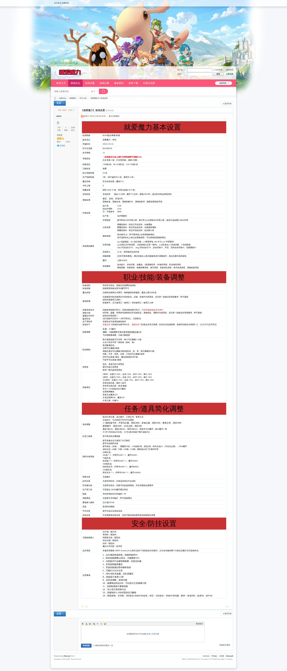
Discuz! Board (55, 98)
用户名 (180, 70)
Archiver (206, 656)
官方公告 (83, 98)
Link (93, 623)
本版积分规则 (224, 645)
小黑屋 (221, 656)
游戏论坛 (75, 83)
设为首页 (57, 3)
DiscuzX (229, 656)
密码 (179, 74)
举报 (227, 607)
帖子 (93, 91)
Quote (97, 623)
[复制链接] (110, 110)
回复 (86, 607)
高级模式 (199, 624)
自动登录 (218, 70)
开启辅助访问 (232, 2)
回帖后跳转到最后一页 (104, 645)
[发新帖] (60, 103)
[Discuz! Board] (73, 78)
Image (90, 623)
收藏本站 (65, 3)
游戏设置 (90, 83)
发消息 (62, 146)
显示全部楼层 (114, 116)
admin (58, 116)
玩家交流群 (149, 83)
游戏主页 (61, 83)
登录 (149, 634)
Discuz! (67, 656)
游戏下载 (133, 83)
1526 (73, 127)
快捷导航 (222, 83)
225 (59, 127)
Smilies (105, 623)
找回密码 (229, 70)
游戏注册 (104, 83)
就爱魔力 (73, 98)
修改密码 (119, 83)
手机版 (214, 656)
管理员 (59, 135)
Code (101, 623)
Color (86, 623)
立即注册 (229, 74)
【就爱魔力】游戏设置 (99, 98)
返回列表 (228, 104)
